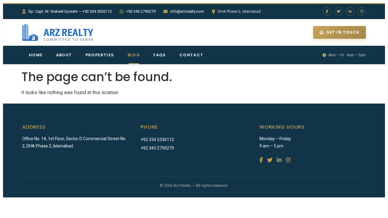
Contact (191, 55)
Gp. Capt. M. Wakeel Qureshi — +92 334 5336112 (70, 11)
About (64, 55)
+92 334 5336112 (157, 139)
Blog (134, 55)
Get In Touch (342, 32)
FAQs (159, 55)
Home (36, 55)
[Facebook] (327, 11)
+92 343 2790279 (141, 11)
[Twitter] (338, 11)
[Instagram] (361, 11)
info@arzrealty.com (187, 11)
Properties (99, 55)
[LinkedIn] (350, 11)
